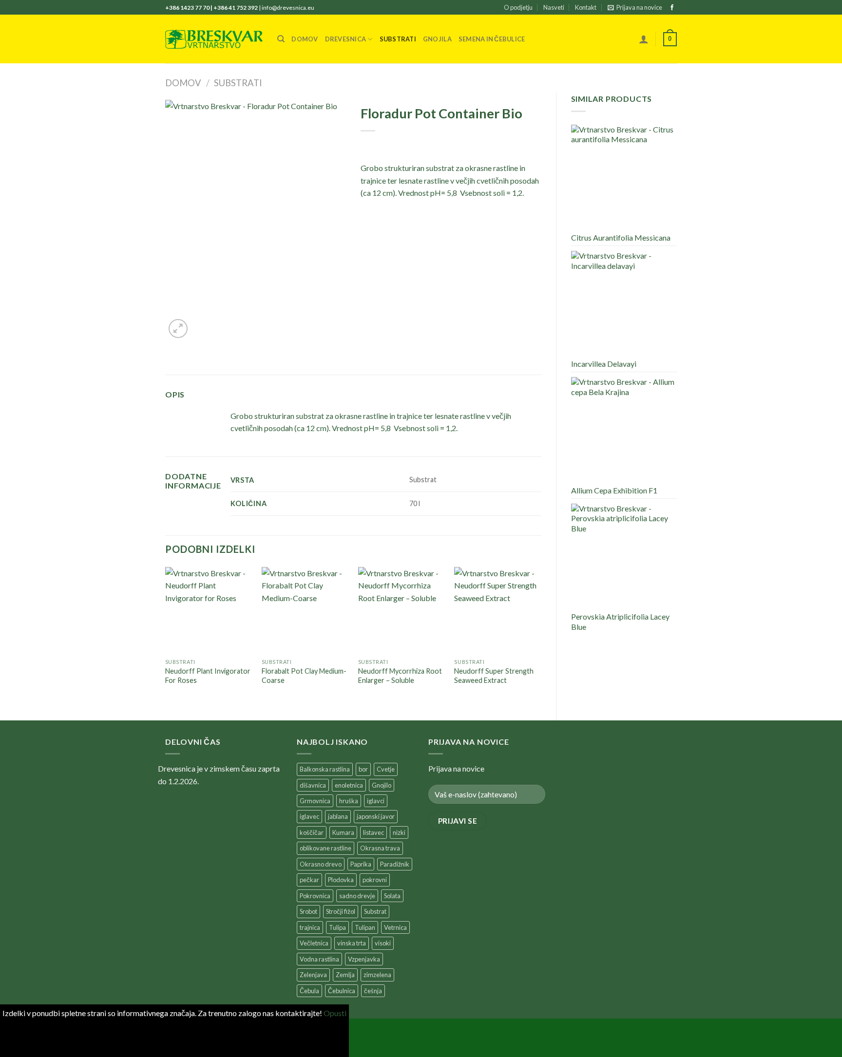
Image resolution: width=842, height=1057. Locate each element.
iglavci (375, 801)
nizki (399, 832)
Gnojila (437, 39)
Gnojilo (381, 785)
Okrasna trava (380, 848)
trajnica (310, 927)
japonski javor (376, 816)
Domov (304, 39)
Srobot (308, 911)
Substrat (375, 911)
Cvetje (386, 769)
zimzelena (377, 975)
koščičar (312, 832)
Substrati (398, 39)
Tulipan (365, 927)
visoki (383, 943)
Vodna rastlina (319, 959)
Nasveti (553, 7)
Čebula (309, 991)
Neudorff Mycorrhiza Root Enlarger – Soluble (400, 675)
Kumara (343, 832)
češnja (373, 991)
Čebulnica (341, 991)
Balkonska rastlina (325, 769)
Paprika (360, 864)
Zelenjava (313, 975)
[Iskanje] (281, 39)
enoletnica (349, 785)
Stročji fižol (340, 911)
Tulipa (337, 927)
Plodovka (341, 880)
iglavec (309, 816)
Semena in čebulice (492, 39)
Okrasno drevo (321, 864)
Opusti (335, 1013)
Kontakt (585, 7)
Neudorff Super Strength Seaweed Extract (494, 675)
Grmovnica (315, 801)
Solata (392, 896)
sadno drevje (357, 896)
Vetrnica (395, 927)
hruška (348, 801)
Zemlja (345, 975)
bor (363, 769)
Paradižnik (394, 864)
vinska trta (351, 943)
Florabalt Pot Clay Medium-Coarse (304, 675)
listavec (373, 832)
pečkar (309, 880)
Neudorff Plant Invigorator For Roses (207, 675)
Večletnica (314, 943)
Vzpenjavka (364, 959)
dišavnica (313, 785)
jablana (338, 816)
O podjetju (518, 7)
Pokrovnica (315, 896)
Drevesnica (345, 39)
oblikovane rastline (325, 848)
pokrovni (375, 880)
